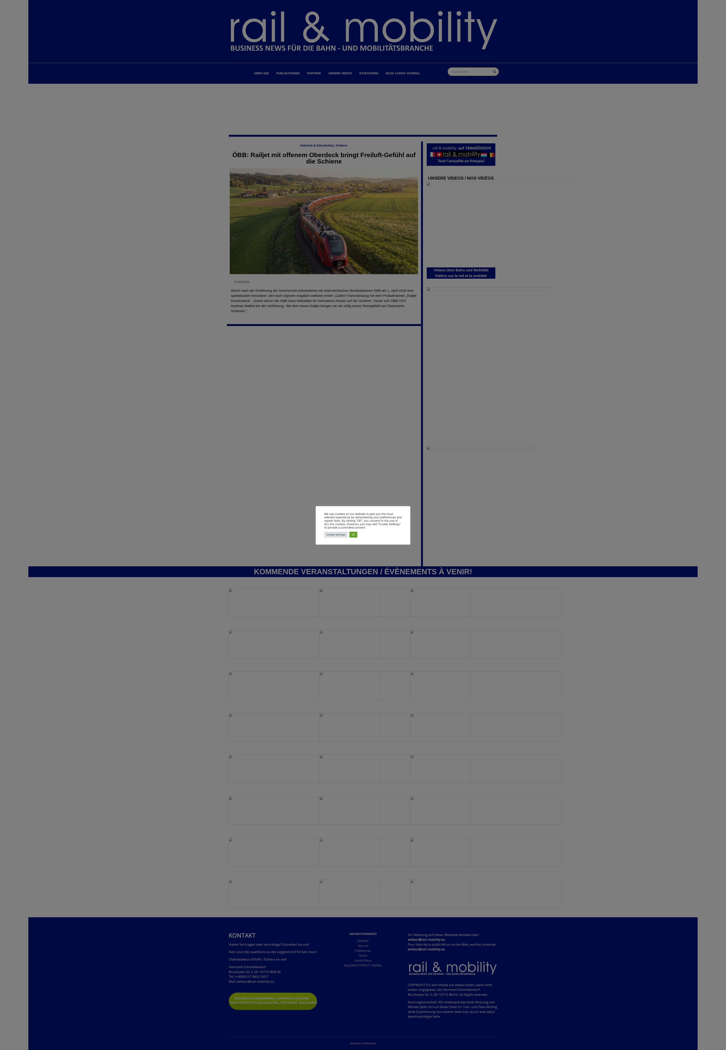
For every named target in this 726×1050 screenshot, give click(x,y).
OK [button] (353, 534)
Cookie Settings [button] (336, 534)
